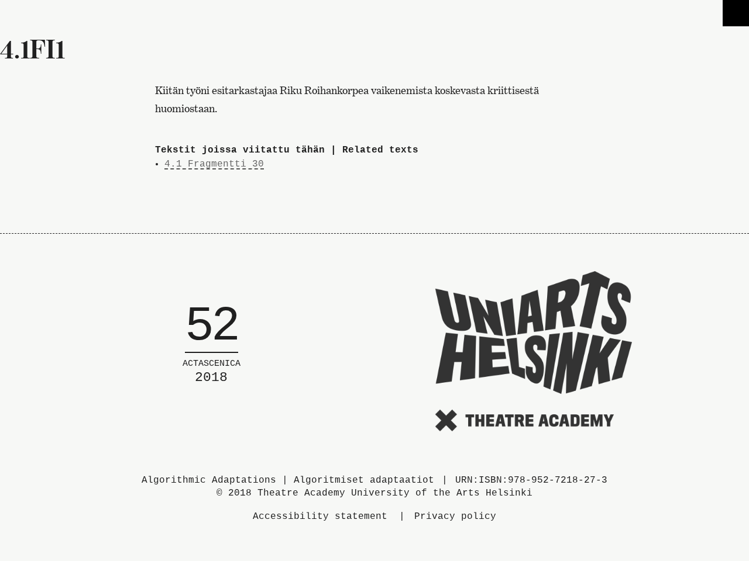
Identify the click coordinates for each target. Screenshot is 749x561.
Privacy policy (455, 516)
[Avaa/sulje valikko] (736, 13)
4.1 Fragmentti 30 (214, 164)
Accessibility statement (320, 516)
